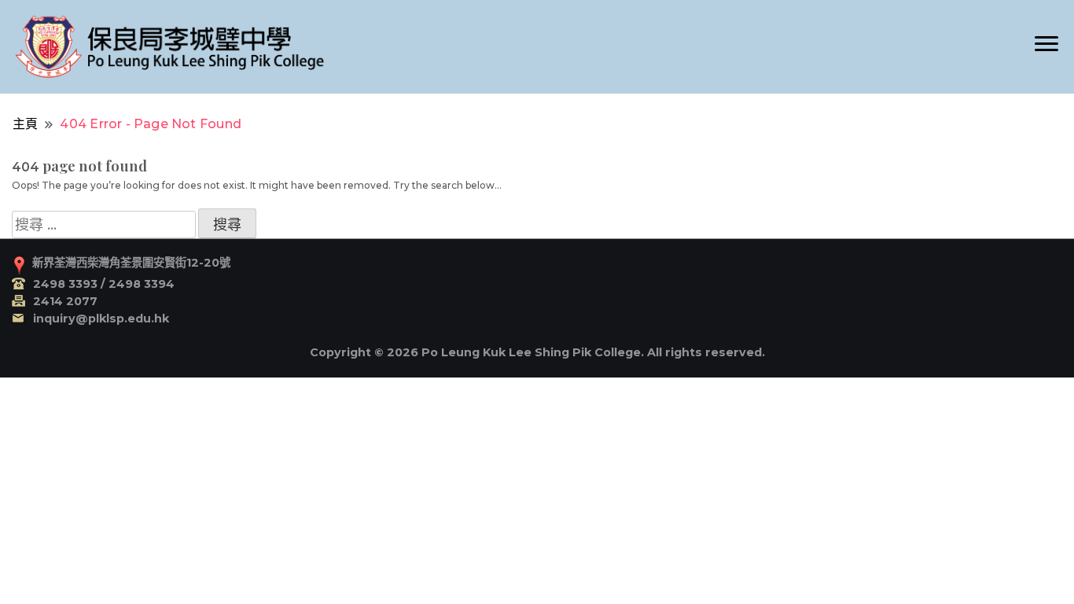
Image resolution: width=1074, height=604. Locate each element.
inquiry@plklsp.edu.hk (101, 318)
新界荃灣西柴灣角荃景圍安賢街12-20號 (131, 263)
